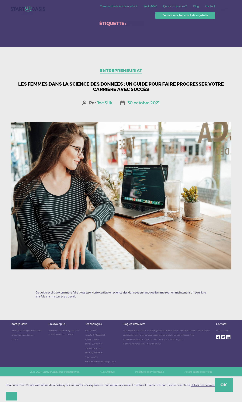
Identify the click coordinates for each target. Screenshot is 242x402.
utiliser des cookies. (203, 385)
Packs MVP (150, 6)
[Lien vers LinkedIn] (228, 336)
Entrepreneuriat (121, 70)
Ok (223, 384)
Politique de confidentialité (149, 371)
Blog (196, 6)
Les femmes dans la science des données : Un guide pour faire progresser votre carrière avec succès (121, 86)
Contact (210, 6)
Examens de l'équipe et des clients (26, 330)
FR (223, 10)
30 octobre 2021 (143, 102)
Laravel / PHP (91, 330)
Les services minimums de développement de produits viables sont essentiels (158, 335)
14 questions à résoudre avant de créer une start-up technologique (153, 339)
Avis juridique (107, 371)
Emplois (14, 339)
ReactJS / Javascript (93, 352)
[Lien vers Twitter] (223, 336)
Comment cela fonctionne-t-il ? (118, 6)
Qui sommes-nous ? (175, 6)
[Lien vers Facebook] (218, 336)
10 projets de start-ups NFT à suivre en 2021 (142, 344)
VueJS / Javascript (93, 348)
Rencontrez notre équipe (22, 335)
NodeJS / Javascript (93, 344)
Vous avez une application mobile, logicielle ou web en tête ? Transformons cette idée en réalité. (166, 330)
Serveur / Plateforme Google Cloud (100, 361)
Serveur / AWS (91, 357)
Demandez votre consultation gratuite (185, 15)
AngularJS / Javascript (95, 335)
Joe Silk (104, 102)
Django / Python (92, 339)
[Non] (11, 396)
